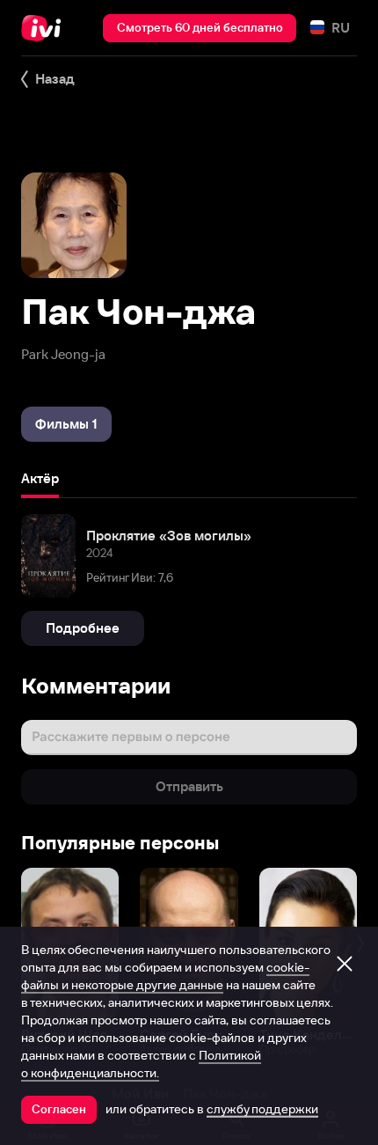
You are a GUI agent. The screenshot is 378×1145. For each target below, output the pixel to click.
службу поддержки (262, 1109)
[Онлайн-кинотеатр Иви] (45, 28)
